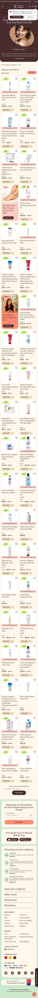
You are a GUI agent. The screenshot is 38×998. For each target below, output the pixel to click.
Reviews (7, 923)
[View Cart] (32, 6)
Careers (7, 921)
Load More (19, 793)
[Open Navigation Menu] (2, 6)
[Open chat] (34, 994)
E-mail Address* (10, 813)
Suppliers (22, 926)
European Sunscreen (26, 937)
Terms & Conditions (25, 921)
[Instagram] (5, 973)
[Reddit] (25, 973)
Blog (5, 918)
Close (35, 12)
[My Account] (29, 6)
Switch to (17, 17)
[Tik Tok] (19, 973)
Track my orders (24, 918)
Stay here (30, 17)
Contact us (23, 915)
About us (7, 915)
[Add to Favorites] (16, 78)
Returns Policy (9, 926)
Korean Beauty (24, 942)
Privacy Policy (23, 923)
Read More (20, 58)
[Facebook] (12, 973)
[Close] (36, 969)
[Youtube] (32, 973)
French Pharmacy (10, 942)
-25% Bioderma (24, 934)
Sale (5, 934)
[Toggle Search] (5, 6)
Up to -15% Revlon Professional (10, 938)
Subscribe (19, 822)
